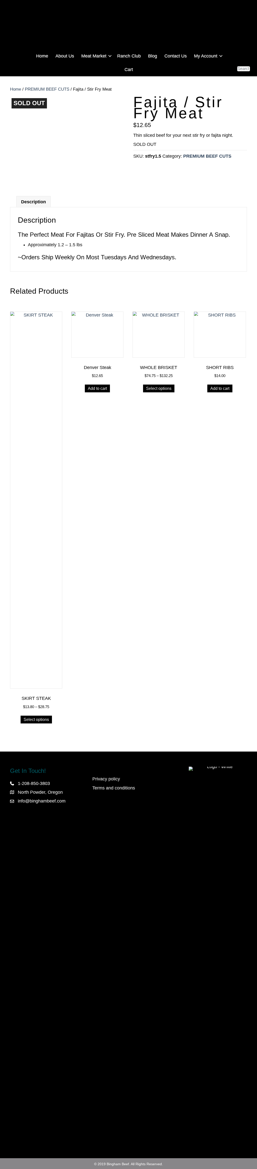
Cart (128, 69)
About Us (64, 55)
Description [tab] (33, 201)
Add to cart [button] (97, 388)
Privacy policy (106, 778)
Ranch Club (129, 55)
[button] (109, 56)
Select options (36, 719)
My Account (205, 55)
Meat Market (93, 55)
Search (243, 63)
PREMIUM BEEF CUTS (47, 89)
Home (42, 55)
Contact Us (175, 55)
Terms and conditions (113, 787)
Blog (152, 55)
